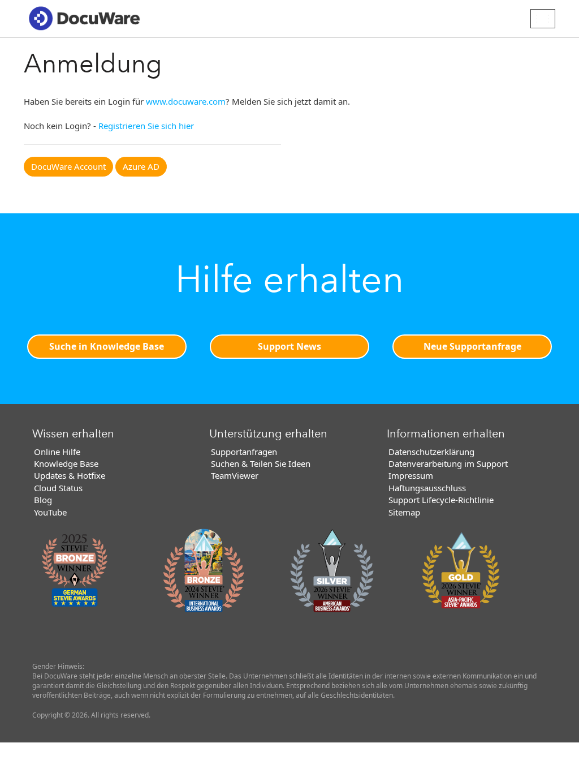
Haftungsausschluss (427, 487)
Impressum (410, 475)
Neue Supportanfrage (472, 346)
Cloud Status (58, 487)
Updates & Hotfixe (69, 475)
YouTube (50, 512)
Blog (43, 499)
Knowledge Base (66, 463)
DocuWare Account (68, 166)
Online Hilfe (57, 451)
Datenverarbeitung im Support (448, 463)
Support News (289, 346)
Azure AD (141, 166)
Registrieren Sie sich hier (146, 125)
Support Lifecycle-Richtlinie (441, 499)
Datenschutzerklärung (431, 451)
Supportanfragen (244, 451)
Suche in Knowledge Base (106, 346)
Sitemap (404, 512)
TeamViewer (234, 475)
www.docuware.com (186, 101)
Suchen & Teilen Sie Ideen (260, 463)
